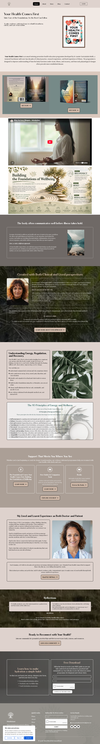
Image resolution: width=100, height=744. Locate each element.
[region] (19, 733)
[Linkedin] (71, 726)
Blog (59, 4)
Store (52, 4)
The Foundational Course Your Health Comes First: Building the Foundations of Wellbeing (21, 477)
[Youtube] (75, 726)
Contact (67, 4)
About (44, 4)
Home (36, 4)
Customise (9, 738)
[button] (8, 606)
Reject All (19, 738)
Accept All (28, 738)
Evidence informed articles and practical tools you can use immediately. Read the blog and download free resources (50, 482)
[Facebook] (78, 726)
